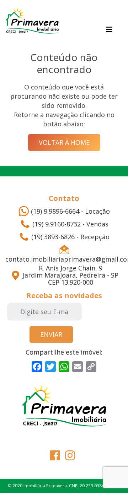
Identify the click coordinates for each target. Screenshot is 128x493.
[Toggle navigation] (109, 29)
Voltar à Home (64, 142)
